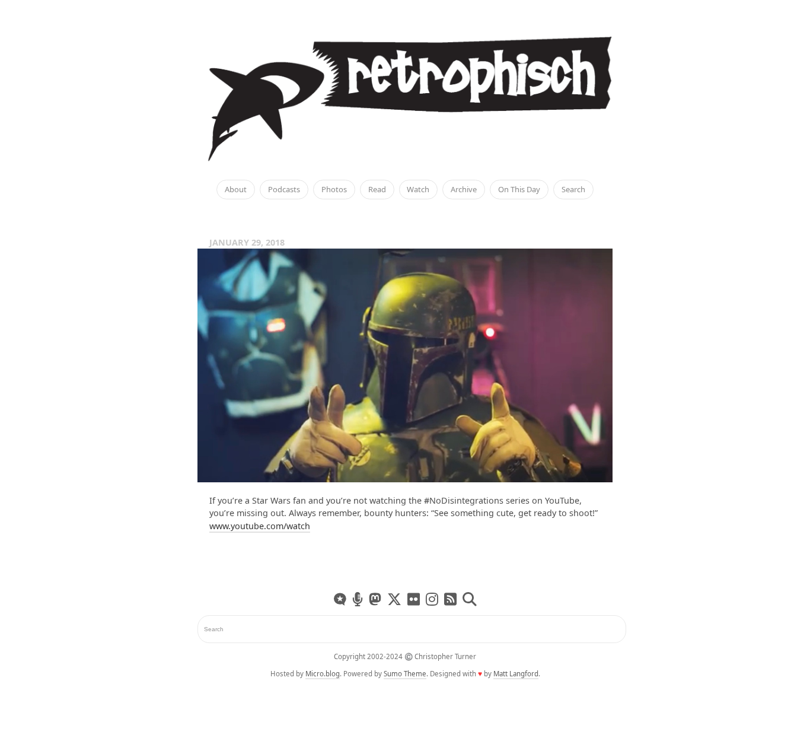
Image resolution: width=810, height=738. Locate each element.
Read (377, 189)
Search (573, 189)
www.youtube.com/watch (259, 526)
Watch (418, 189)
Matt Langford (515, 673)
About (236, 189)
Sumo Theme (405, 673)
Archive (464, 189)
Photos (334, 189)
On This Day (519, 189)
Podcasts (284, 189)
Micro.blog (322, 673)
